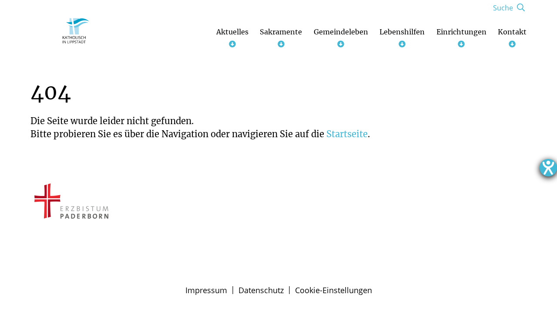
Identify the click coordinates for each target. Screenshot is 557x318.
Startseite (347, 134)
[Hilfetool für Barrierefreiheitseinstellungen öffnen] (548, 167)
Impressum (206, 290)
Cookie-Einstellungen (333, 290)
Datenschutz (261, 290)
